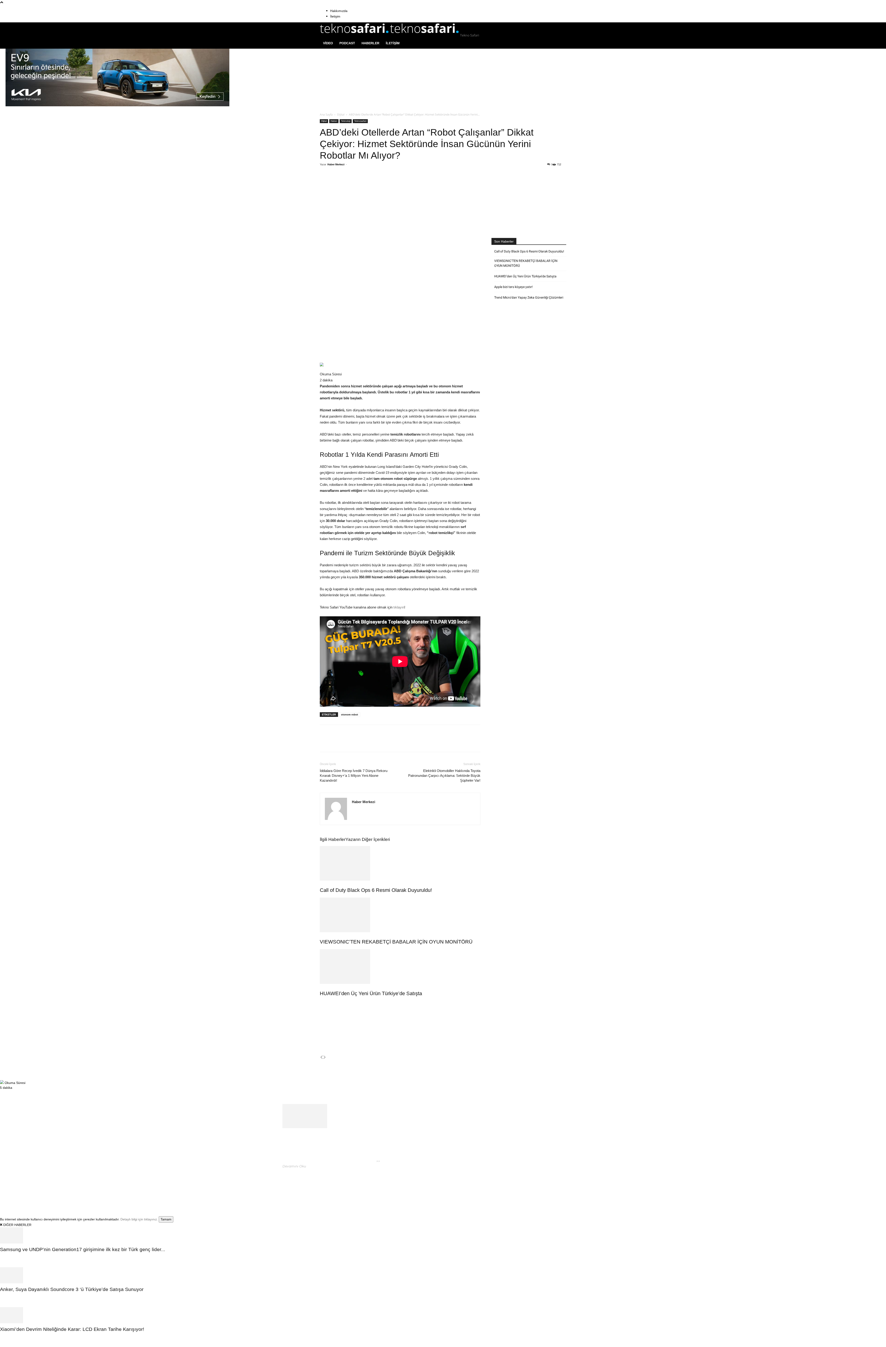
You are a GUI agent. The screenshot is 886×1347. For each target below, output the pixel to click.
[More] (406, 183)
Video (328, 43)
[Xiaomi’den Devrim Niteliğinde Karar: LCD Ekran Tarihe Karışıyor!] (443, 1315)
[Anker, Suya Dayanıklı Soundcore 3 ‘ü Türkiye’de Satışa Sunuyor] (443, 1275)
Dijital (340, 114)
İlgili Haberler (332, 839)
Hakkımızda (338, 11)
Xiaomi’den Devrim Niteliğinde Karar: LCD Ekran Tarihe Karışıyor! (72, 1329)
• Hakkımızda (527, 1186)
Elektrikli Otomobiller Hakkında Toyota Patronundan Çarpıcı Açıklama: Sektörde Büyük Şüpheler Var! (444, 775)
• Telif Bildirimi (550, 1186)
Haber (334, 121)
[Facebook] (353, 183)
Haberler (370, 43)
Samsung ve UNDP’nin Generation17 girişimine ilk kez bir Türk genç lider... (82, 1249)
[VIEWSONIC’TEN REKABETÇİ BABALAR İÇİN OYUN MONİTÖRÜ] (400, 915)
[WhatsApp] (374, 183)
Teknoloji (345, 121)
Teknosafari (360, 121)
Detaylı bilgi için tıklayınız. (139, 1219)
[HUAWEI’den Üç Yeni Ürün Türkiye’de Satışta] (400, 966)
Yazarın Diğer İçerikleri (367, 839)
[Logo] (355, 35)
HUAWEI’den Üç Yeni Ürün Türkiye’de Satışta (371, 993)
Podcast (347, 43)
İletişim (335, 16)
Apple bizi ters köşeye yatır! (513, 287)
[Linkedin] (385, 183)
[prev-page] (321, 1057)
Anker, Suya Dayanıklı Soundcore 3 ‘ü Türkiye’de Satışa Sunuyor (72, 1289)
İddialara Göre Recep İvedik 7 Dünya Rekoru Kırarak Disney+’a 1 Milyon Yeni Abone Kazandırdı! (353, 775)
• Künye (510, 1186)
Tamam (166, 1219)
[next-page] (324, 1057)
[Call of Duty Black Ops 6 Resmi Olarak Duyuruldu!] (400, 863)
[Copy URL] (395, 183)
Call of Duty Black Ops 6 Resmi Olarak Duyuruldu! (376, 890)
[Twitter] (363, 183)
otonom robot (349, 714)
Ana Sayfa (326, 114)
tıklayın (398, 607)
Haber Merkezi (335, 164)
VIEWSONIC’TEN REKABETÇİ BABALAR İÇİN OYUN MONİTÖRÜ (396, 942)
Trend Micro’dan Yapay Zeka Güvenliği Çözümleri (528, 297)
